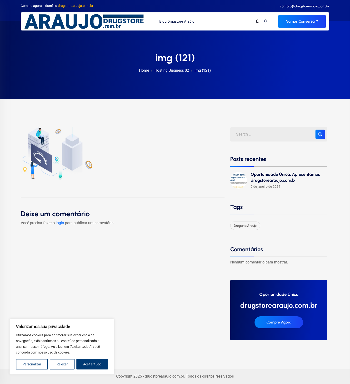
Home (144, 70)
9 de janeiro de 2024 (265, 186)
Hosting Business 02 (172, 70)
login (60, 223)
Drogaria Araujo (245, 226)
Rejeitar (62, 364)
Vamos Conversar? (302, 21)
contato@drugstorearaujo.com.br (304, 6)
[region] (62, 346)
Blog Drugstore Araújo (177, 21)
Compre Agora (278, 322)
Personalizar (32, 364)
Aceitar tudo (92, 364)
